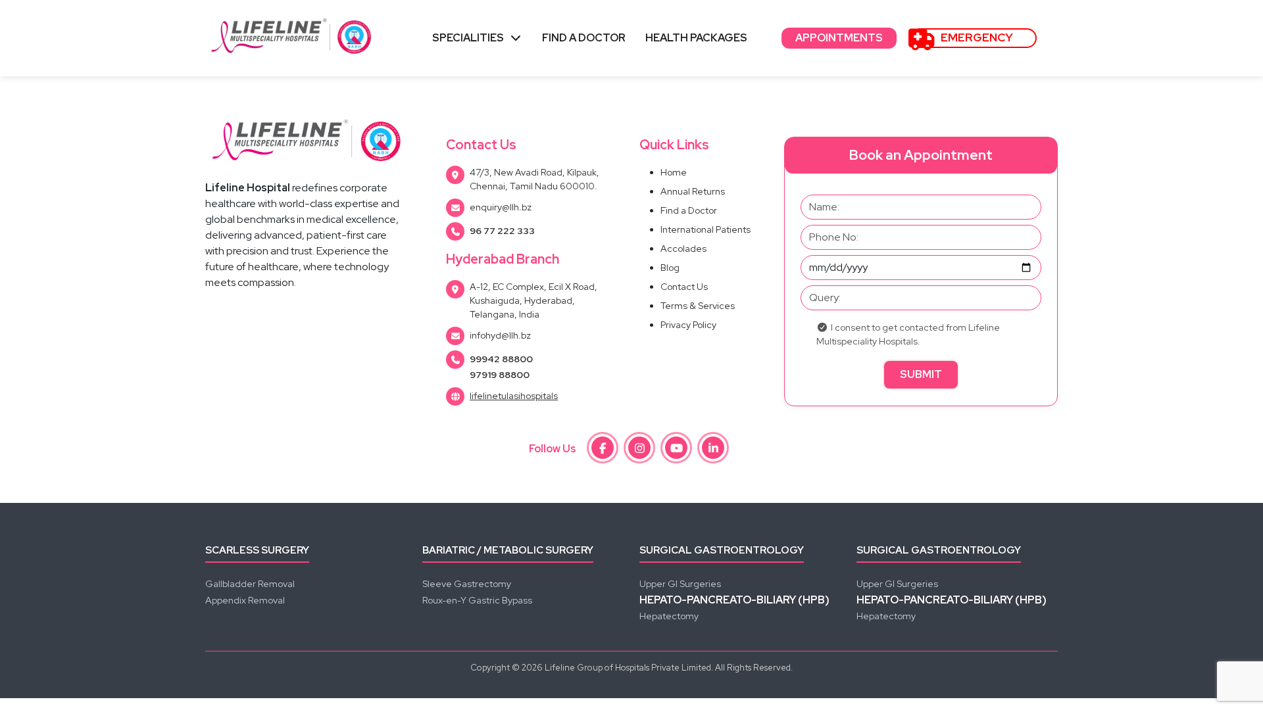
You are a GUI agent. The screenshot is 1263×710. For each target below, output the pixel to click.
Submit (921, 374)
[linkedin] (713, 447)
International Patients (705, 229)
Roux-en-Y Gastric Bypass (477, 600)
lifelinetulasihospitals (514, 396)
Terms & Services (697, 306)
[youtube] (676, 447)
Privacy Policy (688, 325)
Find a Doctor (688, 210)
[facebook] (602, 447)
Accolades (683, 248)
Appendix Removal (245, 600)
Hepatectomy (669, 616)
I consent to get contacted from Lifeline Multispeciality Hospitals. (908, 334)
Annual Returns (692, 191)
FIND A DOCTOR (584, 38)
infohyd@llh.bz (500, 335)
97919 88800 (500, 375)
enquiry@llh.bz (501, 207)
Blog (670, 267)
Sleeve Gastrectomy (466, 584)
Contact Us (684, 287)
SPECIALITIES (468, 38)
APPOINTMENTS (839, 38)
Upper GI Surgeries (680, 584)
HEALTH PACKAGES (696, 38)
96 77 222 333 (502, 231)
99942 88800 (501, 359)
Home (673, 172)
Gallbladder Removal (250, 584)
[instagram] (639, 447)
